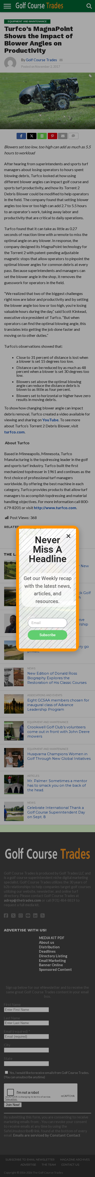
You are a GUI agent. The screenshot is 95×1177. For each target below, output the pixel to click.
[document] (47, 588)
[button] (68, 536)
